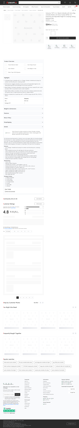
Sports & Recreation (45, 6)
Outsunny (26, 98)
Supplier (26, 395)
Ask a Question (39, 198)
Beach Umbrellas (33, 10)
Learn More (13, 207)
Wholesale (27, 394)
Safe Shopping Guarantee (48, 394)
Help (25, 408)
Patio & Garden (6, 6)
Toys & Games (56, 6)
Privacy (44, 389)
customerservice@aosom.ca (8, 421)
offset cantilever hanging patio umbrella (12, 366)
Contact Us (27, 384)
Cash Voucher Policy (47, 386)
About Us (26, 381)
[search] (59, 2)
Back (5, 10)
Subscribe (17, 394)
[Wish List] (65, 2)
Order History (27, 403)
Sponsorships (27, 397)
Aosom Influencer (28, 387)
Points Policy (45, 387)
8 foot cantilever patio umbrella (25, 370)
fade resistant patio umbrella (10, 362)
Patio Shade (17, 10)
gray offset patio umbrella (58, 362)
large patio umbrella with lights (46, 366)
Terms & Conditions (47, 391)
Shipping (45, 381)
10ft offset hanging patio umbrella (30, 366)
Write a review (39, 203)
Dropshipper (27, 386)
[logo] (11, 2)
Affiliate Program (28, 389)
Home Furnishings (16, 6)
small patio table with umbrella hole (63, 366)
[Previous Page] (14, 297)
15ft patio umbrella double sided (25, 362)
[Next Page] (32, 297)
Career (26, 392)
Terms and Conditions (9, 404)
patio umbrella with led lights (10, 370)
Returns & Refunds (46, 382)
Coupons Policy (46, 384)
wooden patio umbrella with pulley (42, 370)
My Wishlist (27, 406)
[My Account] (70, 2)
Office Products (35, 6)
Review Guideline (46, 392)
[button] (23, 78)
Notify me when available (63, 38)
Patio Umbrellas (25, 10)
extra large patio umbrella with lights (42, 362)
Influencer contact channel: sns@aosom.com (12, 423)
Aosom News (27, 382)
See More (36, 302)
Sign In (26, 401)
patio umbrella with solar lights (58, 370)
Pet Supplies (26, 6)
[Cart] (75, 2)
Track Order (27, 404)
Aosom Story (27, 391)
